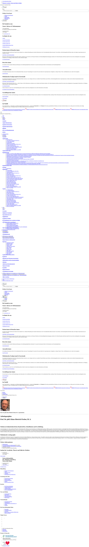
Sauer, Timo (9, 253)
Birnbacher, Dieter (10, 243)
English (6, 299)
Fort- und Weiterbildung (8, 489)
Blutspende (6, 294)
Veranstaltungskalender (8, 501)
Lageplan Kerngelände (6, 319)
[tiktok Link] (3, 526)
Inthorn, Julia (9, 248)
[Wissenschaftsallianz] (9, 540)
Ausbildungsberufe (8, 488)
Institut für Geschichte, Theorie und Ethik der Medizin (12, 3)
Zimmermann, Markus (10, 242)
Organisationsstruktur (8, 510)
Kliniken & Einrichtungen (9, 15)
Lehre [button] (3, 207)
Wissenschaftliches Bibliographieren (12, 225)
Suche (3, 9)
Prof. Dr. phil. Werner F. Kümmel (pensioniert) (14, 179)
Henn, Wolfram (9, 247)
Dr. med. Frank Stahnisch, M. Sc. (12, 147)
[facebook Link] (3, 524)
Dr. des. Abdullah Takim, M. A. (12, 180)
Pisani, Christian (9, 252)
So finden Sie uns (3, 466)
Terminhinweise (7, 502)
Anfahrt (6, 16)
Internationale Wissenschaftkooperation (8, 229)
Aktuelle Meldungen (8, 493)
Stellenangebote (7, 18)
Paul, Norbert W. (9, 251)
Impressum (4, 529)
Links (3, 279)
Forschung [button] (4, 134)
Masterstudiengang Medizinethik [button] (7, 236)
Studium (6, 481)
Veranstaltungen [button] (5, 230)
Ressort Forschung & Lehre (9, 482)
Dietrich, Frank (9, 245)
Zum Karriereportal (5, 66)
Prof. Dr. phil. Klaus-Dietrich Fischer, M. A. (14, 144)
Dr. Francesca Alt (9, 139)
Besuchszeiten (7, 17)
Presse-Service (7, 497)
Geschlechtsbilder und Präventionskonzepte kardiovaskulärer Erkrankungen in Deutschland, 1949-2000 (23, 163)
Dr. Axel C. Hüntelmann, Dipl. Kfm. (13, 171)
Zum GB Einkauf (5, 96)
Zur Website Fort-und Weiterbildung (8, 89)
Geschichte (6, 511)
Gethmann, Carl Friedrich (11, 246)
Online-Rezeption (7, 472)
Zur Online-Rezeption (6, 59)
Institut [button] (3, 117)
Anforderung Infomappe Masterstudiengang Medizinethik (11, 446)
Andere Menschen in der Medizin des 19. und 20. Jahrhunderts (17, 226)
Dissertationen (9, 168)
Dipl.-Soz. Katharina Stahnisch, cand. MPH (14, 149)
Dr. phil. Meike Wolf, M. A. (11, 181)
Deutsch (6, 298)
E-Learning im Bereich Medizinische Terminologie (15, 158)
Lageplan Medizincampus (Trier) (7, 45)
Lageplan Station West (6, 41)
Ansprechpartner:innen (8, 496)
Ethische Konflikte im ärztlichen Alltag (13, 228)
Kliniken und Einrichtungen (9, 470)
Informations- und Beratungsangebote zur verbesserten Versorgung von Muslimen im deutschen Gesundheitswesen (25, 160)
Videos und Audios (8, 495)
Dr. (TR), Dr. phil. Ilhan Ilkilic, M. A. (13, 196)
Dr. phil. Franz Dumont (10, 141)
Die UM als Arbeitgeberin (9, 486)
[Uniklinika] (9, 537)
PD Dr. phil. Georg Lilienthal (11, 148)
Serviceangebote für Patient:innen (10, 474)
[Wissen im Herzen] (6, 544)
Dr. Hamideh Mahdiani (10, 190)
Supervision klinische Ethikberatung (8, 278)
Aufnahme (6, 473)
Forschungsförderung (8, 480)
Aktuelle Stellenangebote (9, 487)
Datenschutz (4, 530)
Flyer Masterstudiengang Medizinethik (8, 445)
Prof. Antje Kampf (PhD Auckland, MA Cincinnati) (15, 197)
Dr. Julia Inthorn (9, 142)
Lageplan (6, 505)
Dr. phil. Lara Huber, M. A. (11, 145)
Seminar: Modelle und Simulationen (12, 223)
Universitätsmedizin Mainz (6, 1)
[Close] (2, 8)
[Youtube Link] (3, 521)
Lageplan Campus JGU (6, 43)
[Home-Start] (3, 116)
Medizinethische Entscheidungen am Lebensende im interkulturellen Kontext (19, 156)
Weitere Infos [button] (4, 396)
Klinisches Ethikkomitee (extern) (7, 280)
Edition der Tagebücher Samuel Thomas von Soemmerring (16, 161)
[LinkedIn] (3, 519)
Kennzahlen (6, 509)
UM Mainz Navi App (5, 326)
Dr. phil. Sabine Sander (10, 203)
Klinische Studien (7, 479)
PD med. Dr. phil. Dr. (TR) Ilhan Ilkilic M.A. (14, 177)
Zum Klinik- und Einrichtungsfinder (8, 81)
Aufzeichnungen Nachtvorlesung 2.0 (11, 503)
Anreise (3, 38)
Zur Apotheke (4, 98)
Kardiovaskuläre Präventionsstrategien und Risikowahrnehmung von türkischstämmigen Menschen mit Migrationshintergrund (27, 164)
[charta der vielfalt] (5, 545)
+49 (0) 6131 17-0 (7, 33)
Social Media (7, 494)
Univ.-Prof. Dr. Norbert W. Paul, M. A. (13, 140)
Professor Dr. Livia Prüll (11, 143)
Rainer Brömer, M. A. (10, 173)
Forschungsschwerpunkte (9, 478)
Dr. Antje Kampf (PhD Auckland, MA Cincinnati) (15, 178)
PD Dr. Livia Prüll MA (10, 206)
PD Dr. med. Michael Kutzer (11, 182)
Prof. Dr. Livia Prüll (10, 187)
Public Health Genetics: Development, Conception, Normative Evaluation (19, 157)
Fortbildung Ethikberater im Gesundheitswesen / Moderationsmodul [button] (13, 273)
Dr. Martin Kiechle (10, 189)
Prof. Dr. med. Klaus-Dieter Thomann (13, 184)
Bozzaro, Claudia (9, 244)
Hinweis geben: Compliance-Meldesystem (11, 512)
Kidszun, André (9, 249)
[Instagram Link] (3, 523)
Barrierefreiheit (4, 531)
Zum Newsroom (5, 73)
